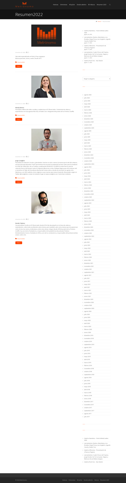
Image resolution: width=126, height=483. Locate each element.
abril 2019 (87, 359)
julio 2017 (87, 417)
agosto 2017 (87, 413)
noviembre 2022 (89, 230)
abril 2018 (87, 389)
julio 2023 (87, 206)
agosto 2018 (87, 377)
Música (96, 480)
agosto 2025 (87, 131)
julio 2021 (87, 278)
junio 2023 (87, 209)
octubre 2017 (88, 407)
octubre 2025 (88, 125)
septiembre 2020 (89, 308)
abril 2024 (87, 179)
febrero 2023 (88, 221)
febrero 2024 (88, 185)
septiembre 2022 (89, 236)
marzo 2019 (87, 362)
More (18, 66)
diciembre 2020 (88, 299)
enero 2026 (87, 116)
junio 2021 (87, 281)
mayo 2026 (87, 104)
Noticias (64, 480)
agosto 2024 (87, 167)
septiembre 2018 (89, 374)
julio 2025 (87, 134)
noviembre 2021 (89, 266)
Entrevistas (72, 480)
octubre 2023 (88, 197)
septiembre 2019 (89, 344)
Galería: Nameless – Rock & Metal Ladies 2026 (96, 32)
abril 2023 (87, 215)
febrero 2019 (88, 365)
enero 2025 (87, 152)
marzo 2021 (87, 290)
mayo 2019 (87, 356)
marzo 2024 (87, 182)
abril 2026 (87, 107)
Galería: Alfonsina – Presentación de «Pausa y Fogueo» (95, 47)
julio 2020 (87, 314)
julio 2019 (87, 350)
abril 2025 (87, 143)
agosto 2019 (87, 347)
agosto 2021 (87, 275)
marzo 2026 (87, 110)
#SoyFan (79, 480)
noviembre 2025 (89, 122)
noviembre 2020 (89, 302)
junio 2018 (87, 383)
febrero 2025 (88, 149)
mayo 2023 (87, 212)
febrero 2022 (88, 257)
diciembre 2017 (88, 401)
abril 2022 (87, 251)
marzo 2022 (87, 254)
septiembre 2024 (89, 164)
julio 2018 (87, 380)
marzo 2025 (87, 146)
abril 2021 (87, 287)
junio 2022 (87, 245)
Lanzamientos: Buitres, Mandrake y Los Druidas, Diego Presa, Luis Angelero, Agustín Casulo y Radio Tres (97, 39)
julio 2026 (87, 98)
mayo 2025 (87, 140)
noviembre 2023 (89, 194)
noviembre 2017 (89, 404)
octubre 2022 (88, 233)
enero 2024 (87, 188)
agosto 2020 (87, 311)
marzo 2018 (87, 392)
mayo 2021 (87, 284)
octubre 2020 (88, 305)
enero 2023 (87, 224)
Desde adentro (88, 480)
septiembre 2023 (89, 200)
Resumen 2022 (22, 50)
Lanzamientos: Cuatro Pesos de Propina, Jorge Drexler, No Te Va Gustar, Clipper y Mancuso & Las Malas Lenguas (96, 54)
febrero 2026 (88, 113)
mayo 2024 (87, 176)
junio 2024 (87, 173)
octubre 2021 (88, 269)
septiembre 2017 (89, 411)
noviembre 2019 (89, 338)
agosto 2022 (87, 239)
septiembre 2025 (89, 128)
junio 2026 (87, 101)
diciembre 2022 (88, 227)
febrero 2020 (88, 329)
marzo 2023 (87, 218)
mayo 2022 (87, 248)
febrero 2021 (88, 293)
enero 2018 (87, 398)
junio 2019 (87, 353)
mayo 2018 (87, 386)
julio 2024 (87, 170)
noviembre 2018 (89, 368)
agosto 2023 (87, 203)
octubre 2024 (88, 161)
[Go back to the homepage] (24, 4)
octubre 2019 (88, 341)
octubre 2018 (88, 371)
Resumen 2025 (104, 480)
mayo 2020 (87, 320)
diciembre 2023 (88, 191)
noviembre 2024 (89, 158)
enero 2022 (87, 260)
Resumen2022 (21, 62)
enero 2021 (87, 296)
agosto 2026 (87, 95)
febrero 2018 (88, 395)
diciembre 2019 (88, 335)
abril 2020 (87, 323)
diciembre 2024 (88, 155)
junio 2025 (87, 137)
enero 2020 (87, 332)
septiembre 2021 (89, 272)
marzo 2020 (87, 326)
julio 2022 (87, 242)
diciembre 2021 (88, 263)
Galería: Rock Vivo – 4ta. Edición (93, 61)
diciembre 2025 (88, 119)
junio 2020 (87, 317)
